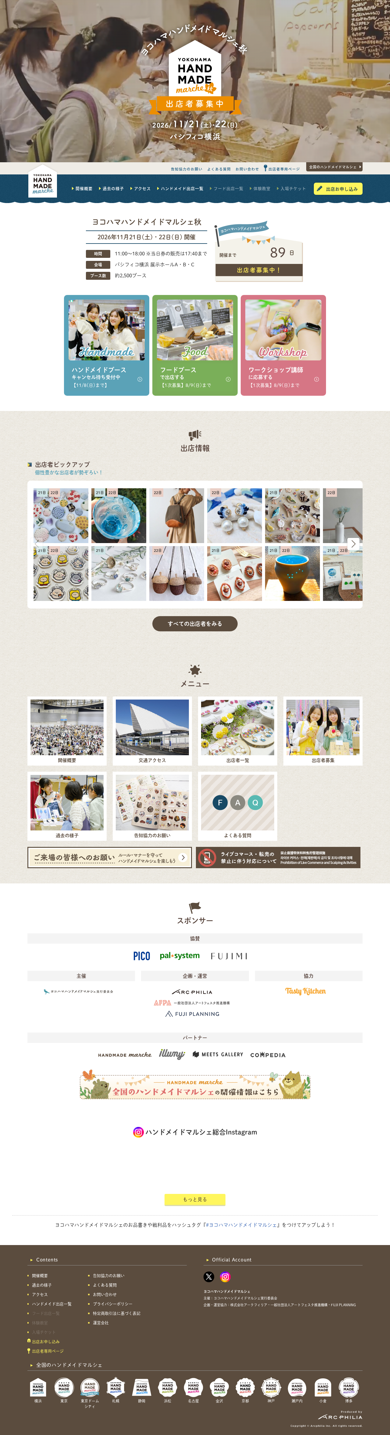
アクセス (142, 188)
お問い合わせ (247, 169)
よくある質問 (219, 169)
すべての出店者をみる (195, 623)
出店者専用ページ (284, 169)
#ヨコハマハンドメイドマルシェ (241, 1225)
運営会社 (101, 1323)
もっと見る (195, 1199)
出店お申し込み (342, 189)
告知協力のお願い (187, 169)
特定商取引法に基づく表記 (116, 1313)
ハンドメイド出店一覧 (182, 188)
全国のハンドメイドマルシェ (333, 166)
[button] (353, 544)
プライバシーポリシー (113, 1304)
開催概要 (84, 188)
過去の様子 (113, 188)
